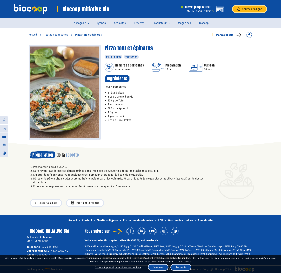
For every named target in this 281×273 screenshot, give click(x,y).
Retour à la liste (48, 202)
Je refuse (158, 267)
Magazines (184, 23)
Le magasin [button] (79, 23)
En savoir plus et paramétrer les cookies (118, 267)
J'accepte (180, 267)
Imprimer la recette (87, 202)
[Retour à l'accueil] (30, 9)
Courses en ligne (252, 9)
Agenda (101, 23)
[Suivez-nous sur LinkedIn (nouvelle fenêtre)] (4, 128)
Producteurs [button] (160, 23)
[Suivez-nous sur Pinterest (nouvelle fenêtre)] (4, 153)
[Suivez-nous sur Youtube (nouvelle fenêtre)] (4, 137)
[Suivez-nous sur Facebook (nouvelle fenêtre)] (4, 120)
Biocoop (204, 23)
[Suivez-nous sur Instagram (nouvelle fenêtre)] (4, 145)
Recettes (139, 23)
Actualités (120, 23)
